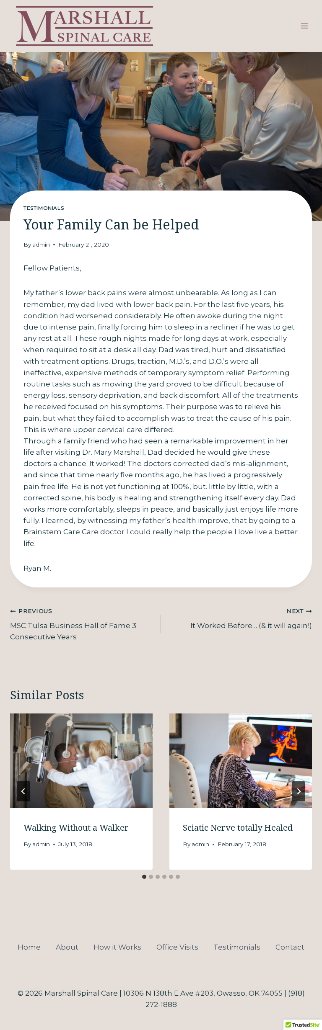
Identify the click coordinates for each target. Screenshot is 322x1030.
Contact (289, 947)
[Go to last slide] (23, 791)
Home (29, 947)
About (67, 947)
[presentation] (81, 761)
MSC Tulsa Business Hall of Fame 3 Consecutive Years (73, 624)
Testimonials (43, 208)
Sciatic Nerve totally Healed (238, 827)
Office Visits (177, 947)
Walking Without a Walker (76, 827)
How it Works (117, 947)
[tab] (144, 877)
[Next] (298, 791)
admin (41, 244)
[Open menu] (304, 26)
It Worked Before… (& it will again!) (251, 619)
